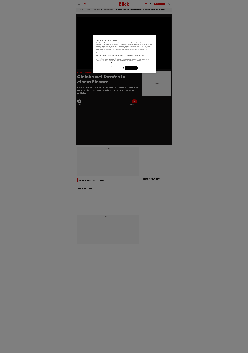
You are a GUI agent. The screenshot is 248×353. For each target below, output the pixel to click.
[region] (124, 54)
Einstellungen (117, 68)
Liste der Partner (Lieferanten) (104, 62)
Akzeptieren (131, 68)
